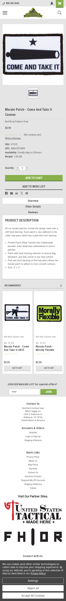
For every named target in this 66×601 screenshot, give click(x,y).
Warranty (33, 468)
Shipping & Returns (33, 440)
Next (61, 285)
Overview (33, 200)
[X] (21, 193)
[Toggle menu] (5, 12)
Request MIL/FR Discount (33, 480)
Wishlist (33, 432)
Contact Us (33, 472)
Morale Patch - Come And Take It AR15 (16, 348)
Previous (57, 285)
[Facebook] (6, 193)
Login (28, 436)
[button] (33, 511)
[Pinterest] (26, 193)
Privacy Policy (33, 457)
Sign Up (37, 436)
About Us (33, 461)
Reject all (33, 588)
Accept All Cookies (33, 595)
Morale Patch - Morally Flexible (45, 348)
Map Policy (33, 465)
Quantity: (9, 168)
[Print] (16, 193)
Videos (33, 488)
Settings (33, 581)
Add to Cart (17, 368)
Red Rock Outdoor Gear (14, 337)
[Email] (11, 193)
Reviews (33, 212)
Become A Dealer (33, 476)
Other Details (33, 206)
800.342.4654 (12, 3)
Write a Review (13, 138)
